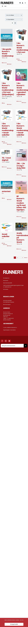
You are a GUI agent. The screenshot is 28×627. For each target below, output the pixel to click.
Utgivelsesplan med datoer (9, 330)
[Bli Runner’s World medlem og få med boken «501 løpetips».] (21, 187)
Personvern (5, 280)
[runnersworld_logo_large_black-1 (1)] (7, 2)
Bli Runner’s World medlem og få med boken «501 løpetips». (21, 203)
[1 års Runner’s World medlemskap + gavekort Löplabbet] (21, 75)
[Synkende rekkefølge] (21, 15)
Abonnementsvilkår (7, 283)
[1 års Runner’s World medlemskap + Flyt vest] (21, 35)
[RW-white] (13, 271)
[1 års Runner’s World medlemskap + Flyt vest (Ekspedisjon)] (6, 75)
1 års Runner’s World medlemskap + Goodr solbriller (7, 129)
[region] (14, 622)
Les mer (21, 620)
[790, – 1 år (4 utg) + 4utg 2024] (21, 155)
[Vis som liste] (15, 23)
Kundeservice (6, 278)
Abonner (5, 62)
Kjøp (4, 103)
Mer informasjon (7, 304)
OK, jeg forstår (14, 624)
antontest (6, 191)
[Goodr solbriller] (6, 227)
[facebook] (2, 341)
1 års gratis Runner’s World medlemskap (7, 52)
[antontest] (6, 185)
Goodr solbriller (5, 235)
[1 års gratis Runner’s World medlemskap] (6, 38)
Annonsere (5, 289)
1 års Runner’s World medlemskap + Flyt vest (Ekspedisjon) (8, 89)
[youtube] (9, 341)
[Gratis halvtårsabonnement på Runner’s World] (21, 227)
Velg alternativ (19, 59)
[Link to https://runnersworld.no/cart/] (20, 2)
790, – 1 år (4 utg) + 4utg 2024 (21, 165)
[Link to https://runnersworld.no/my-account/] (22, 2)
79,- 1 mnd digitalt (6, 159)
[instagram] (5, 341)
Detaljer (9, 64)
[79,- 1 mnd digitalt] (6, 152)
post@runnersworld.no (12, 327)
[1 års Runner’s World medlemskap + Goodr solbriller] (6, 115)
